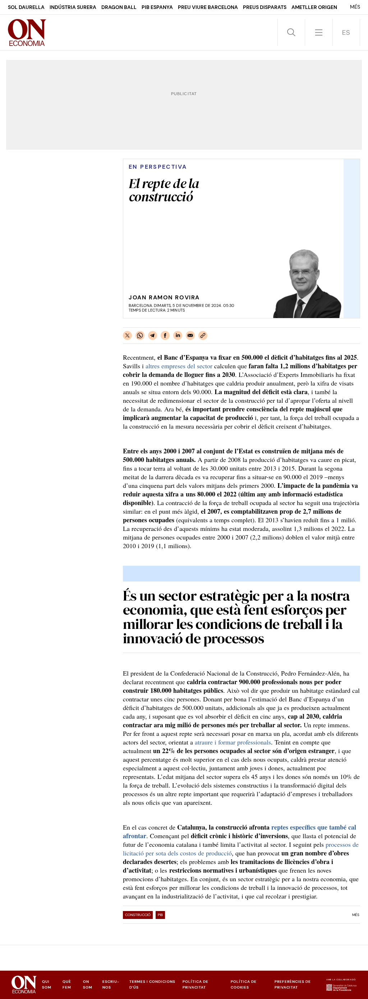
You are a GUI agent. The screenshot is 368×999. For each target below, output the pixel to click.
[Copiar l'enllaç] (202, 335)
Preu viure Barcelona (208, 7)
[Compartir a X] (127, 335)
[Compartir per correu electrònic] (190, 335)
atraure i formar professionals (233, 742)
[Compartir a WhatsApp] (139, 335)
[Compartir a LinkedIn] (177, 335)
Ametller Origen (314, 7)
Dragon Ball (119, 7)
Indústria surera (73, 7)
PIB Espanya (157, 7)
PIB (160, 914)
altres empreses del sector (179, 365)
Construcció (138, 914)
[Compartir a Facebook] (165, 335)
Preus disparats (264, 7)
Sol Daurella (26, 7)
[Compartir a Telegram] (152, 335)
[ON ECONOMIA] (27, 32)
